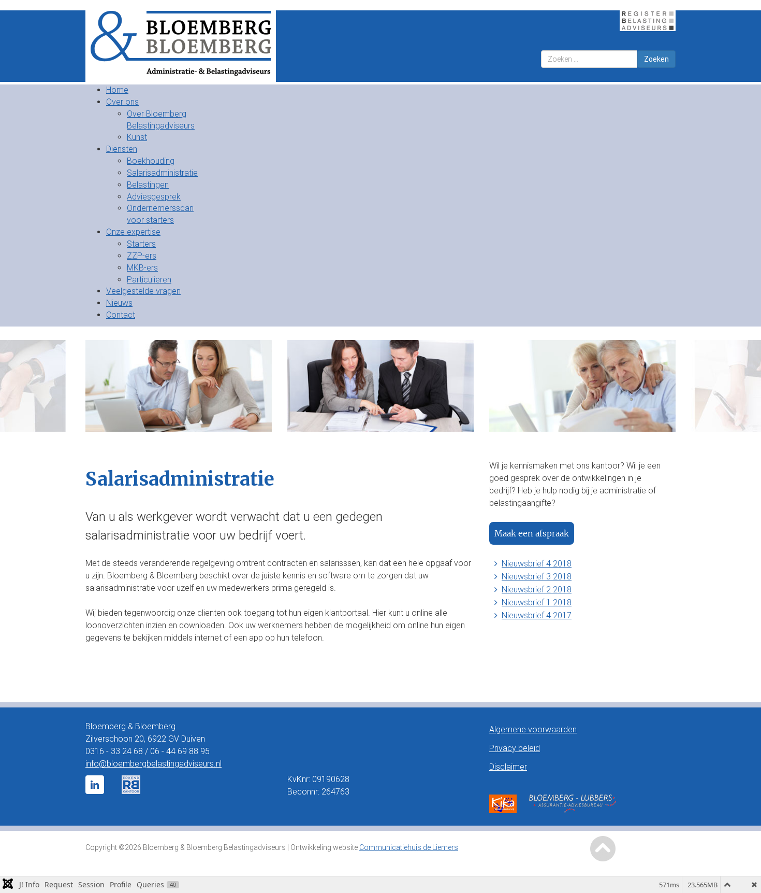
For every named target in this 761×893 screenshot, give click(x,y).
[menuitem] (117, 90)
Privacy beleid (514, 748)
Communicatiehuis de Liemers (408, 847)
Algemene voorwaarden (533, 729)
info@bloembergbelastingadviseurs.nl (153, 764)
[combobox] (589, 59)
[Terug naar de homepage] (229, 46)
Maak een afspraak (531, 533)
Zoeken (656, 59)
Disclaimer (508, 767)
